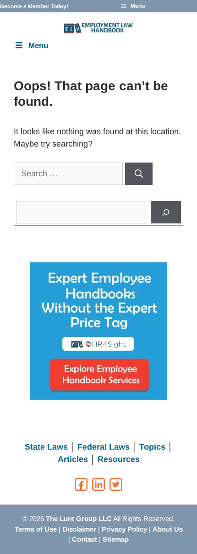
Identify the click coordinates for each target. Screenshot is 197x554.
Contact (84, 539)
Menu (38, 45)
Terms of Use (36, 529)
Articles (73, 459)
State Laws (46, 446)
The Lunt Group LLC (79, 518)
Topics (152, 446)
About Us (168, 529)
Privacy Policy (124, 529)
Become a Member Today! (34, 6)
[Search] (139, 174)
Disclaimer (79, 529)
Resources (119, 459)
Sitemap (116, 539)
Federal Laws (103, 446)
